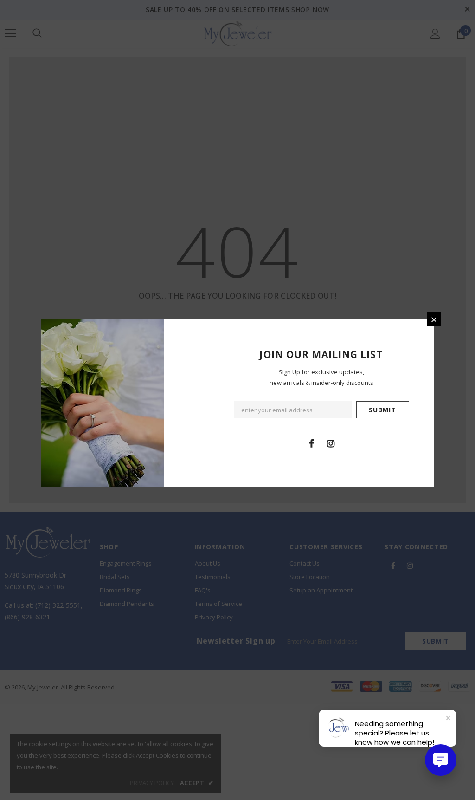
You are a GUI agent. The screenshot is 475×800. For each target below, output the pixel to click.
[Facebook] (312, 443)
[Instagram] (331, 443)
